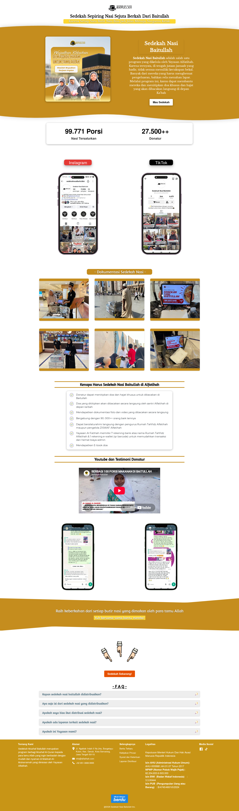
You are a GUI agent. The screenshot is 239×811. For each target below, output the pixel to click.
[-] (201, 749)
